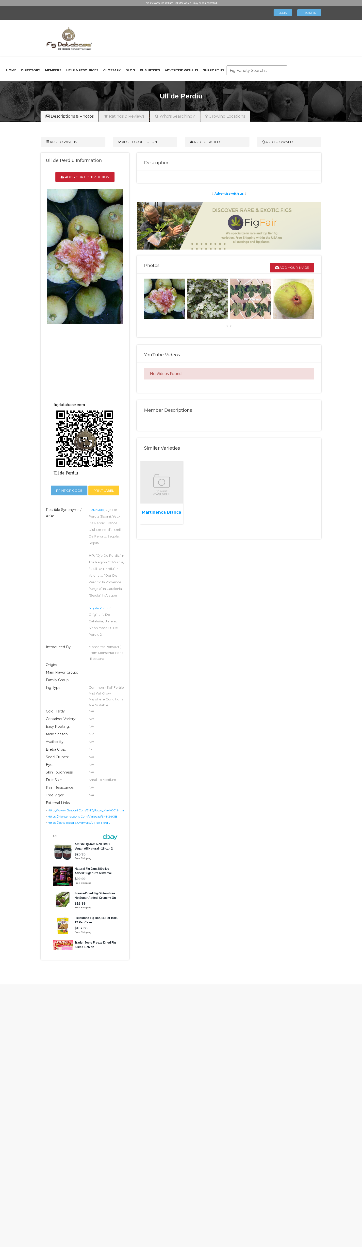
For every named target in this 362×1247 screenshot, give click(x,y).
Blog (130, 70)
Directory (30, 70)
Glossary (112, 70)
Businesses (150, 70)
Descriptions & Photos (72, 116)
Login (283, 13)
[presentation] (227, 326)
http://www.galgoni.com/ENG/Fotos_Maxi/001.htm (86, 810)
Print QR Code (69, 490)
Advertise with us (229, 193)
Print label (104, 490)
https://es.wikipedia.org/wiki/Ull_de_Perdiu (79, 822)
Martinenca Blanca (161, 512)
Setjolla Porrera (99, 608)
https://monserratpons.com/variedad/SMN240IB (82, 816)
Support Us (213, 70)
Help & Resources (82, 70)
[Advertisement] (204, 37)
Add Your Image (294, 267)
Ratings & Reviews (126, 116)
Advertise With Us (181, 70)
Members (53, 70)
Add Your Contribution (86, 177)
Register (309, 13)
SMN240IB (96, 510)
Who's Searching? (177, 116)
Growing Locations (226, 116)
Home (11, 70)
